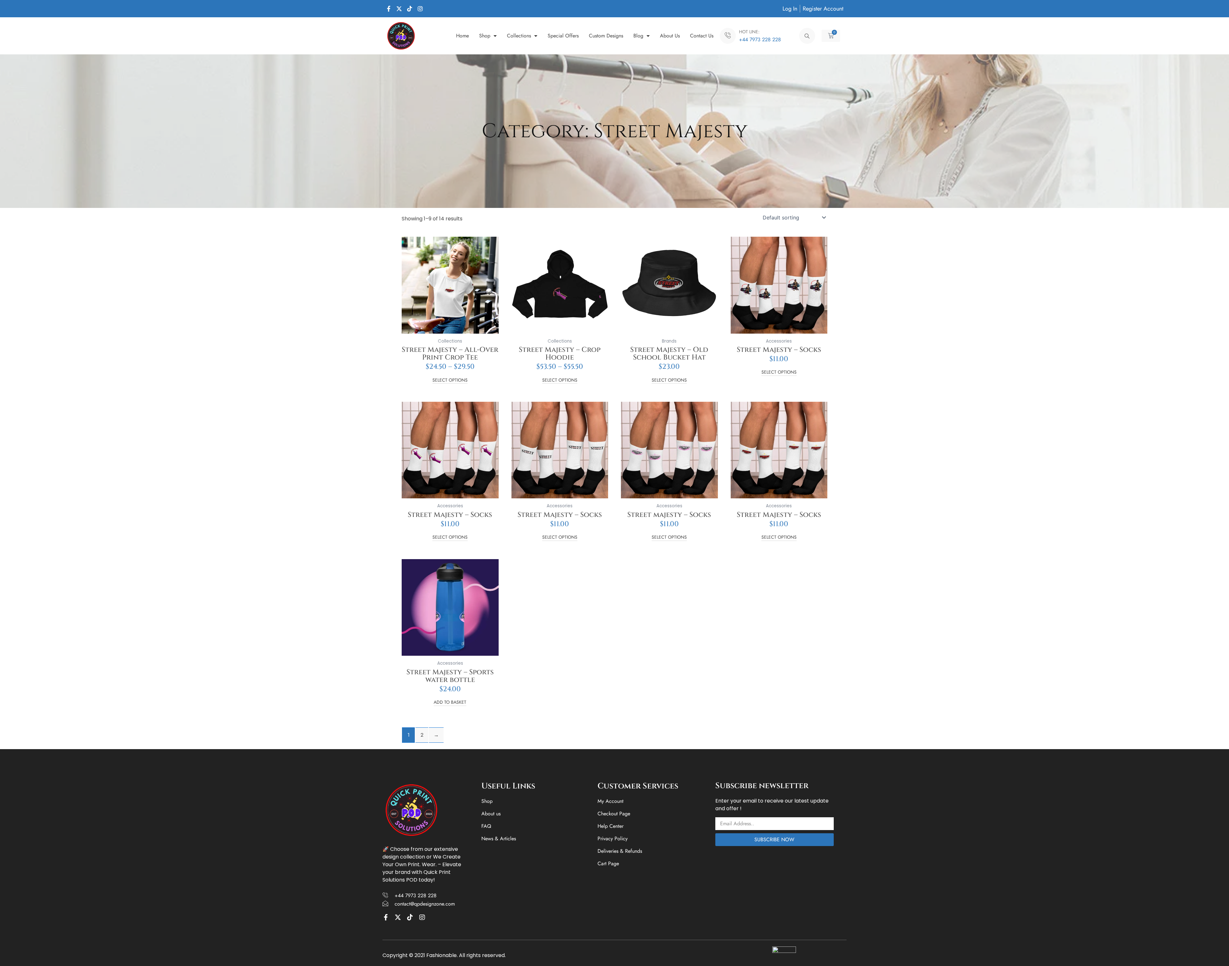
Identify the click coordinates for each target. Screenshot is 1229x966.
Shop (484, 36)
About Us (670, 36)
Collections (519, 36)
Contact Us (701, 36)
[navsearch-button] (807, 36)
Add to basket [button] (450, 702)
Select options (450, 380)
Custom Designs (606, 36)
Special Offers (563, 36)
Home (462, 36)
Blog (638, 36)
